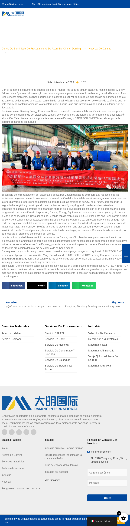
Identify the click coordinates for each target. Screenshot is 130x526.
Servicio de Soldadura (57, 360)
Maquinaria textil (97, 344)
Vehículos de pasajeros (101, 333)
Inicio (5, 448)
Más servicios (52, 480)
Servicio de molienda (57, 344)
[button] (71, 13)
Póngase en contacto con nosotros (21, 488)
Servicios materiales (13, 461)
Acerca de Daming (12, 455)
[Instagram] (12, 432)
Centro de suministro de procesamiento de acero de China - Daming (41, 48)
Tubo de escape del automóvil (61, 465)
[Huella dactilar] (26, 432)
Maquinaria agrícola (99, 365)
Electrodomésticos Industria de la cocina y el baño (63, 457)
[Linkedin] (4, 432)
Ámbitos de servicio (13, 468)
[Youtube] (19, 432)
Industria (6, 475)
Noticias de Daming (100, 48)
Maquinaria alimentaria (101, 350)
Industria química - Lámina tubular (64, 448)
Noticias (6, 481)
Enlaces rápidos (11, 439)
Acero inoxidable (11, 333)
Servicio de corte (55, 339)
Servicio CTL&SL (55, 333)
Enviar (107, 497)
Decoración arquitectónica (103, 339)
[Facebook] (33, 432)
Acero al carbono (12, 339)
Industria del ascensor (57, 472)
